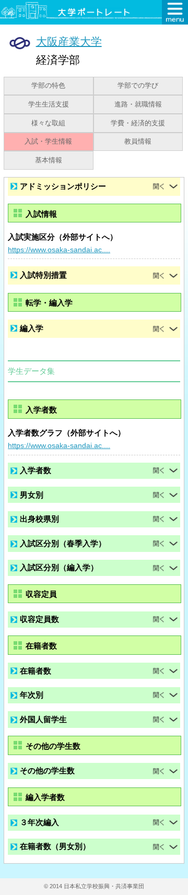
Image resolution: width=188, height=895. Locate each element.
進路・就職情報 (138, 104)
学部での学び (138, 85)
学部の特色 (48, 85)
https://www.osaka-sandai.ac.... (59, 249)
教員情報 (137, 141)
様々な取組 (48, 123)
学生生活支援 (48, 104)
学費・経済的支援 (138, 123)
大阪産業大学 (69, 41)
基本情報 (48, 160)
